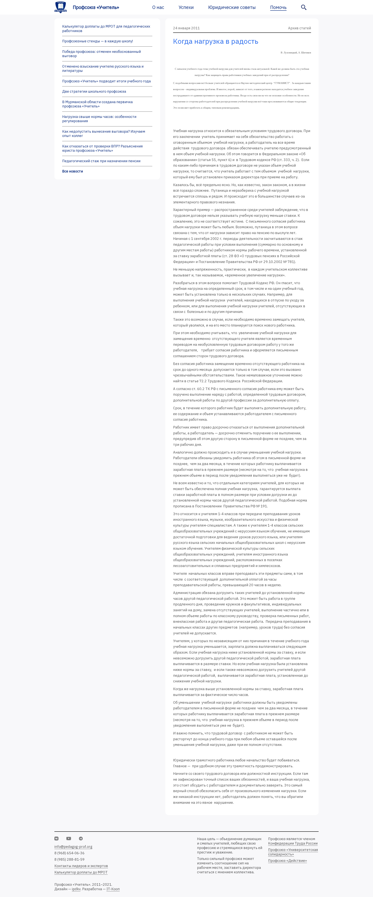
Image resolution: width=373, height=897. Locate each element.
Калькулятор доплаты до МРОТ (81, 872)
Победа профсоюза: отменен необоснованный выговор (101, 53)
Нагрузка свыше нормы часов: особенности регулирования (99, 118)
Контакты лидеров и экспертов (81, 866)
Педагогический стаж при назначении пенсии (101, 161)
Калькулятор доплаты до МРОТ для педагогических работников (106, 28)
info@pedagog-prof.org (73, 846)
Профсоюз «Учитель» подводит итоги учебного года (106, 81)
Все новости (72, 171)
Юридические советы (232, 7)
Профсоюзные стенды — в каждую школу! (97, 41)
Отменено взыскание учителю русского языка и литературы (103, 68)
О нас (158, 7)
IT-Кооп (113, 889)
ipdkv (76, 889)
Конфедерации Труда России (293, 843)
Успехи (186, 7)
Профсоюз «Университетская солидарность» (293, 851)
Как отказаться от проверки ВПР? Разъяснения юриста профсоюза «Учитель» (102, 148)
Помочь (278, 7)
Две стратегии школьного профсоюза (94, 91)
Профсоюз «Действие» (287, 860)
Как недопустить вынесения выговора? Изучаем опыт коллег (103, 133)
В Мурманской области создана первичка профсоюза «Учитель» (97, 104)
